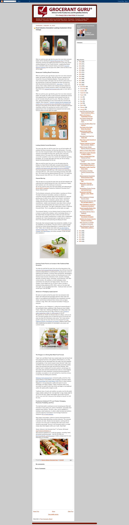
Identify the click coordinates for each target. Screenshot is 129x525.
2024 (80, 66)
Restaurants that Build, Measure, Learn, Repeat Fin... (86, 193)
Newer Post (36, 511)
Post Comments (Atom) (46, 519)
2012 (80, 235)
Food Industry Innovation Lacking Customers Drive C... (87, 172)
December (83, 86)
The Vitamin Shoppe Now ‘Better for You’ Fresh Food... (86, 120)
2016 (80, 82)
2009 (80, 241)
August (82, 95)
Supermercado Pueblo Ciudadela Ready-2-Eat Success (86, 132)
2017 (80, 80)
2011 (80, 237)
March (82, 105)
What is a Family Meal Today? (87, 150)
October (82, 90)
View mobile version (53, 514)
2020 (80, 74)
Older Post (70, 511)
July (81, 97)
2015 (80, 84)
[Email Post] (70, 460)
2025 (80, 64)
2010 (80, 239)
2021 (80, 72)
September (83, 92)
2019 (80, 76)
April (81, 103)
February (82, 107)
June (81, 99)
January (82, 109)
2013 (80, 233)
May (81, 101)
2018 (80, 78)
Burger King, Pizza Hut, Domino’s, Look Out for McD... (86, 185)
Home (53, 511)
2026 (80, 61)
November (83, 88)
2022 (80, 70)
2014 (80, 231)
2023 (80, 68)
